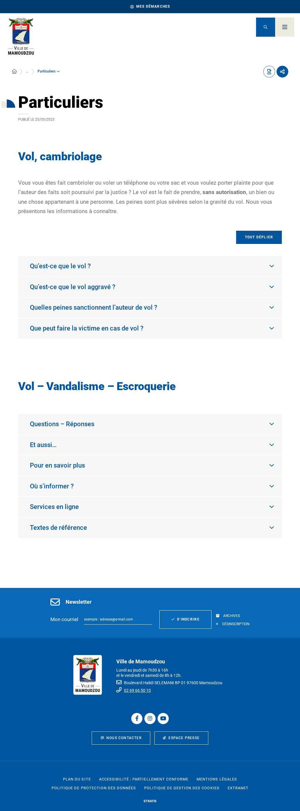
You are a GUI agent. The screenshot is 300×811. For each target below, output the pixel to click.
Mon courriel (64, 619)
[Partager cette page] (282, 71)
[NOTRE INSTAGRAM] (150, 718)
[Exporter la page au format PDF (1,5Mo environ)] (269, 71)
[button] (265, 27)
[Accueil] (14, 71)
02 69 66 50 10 (137, 690)
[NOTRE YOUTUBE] (163, 718)
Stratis (150, 801)
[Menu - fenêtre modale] (284, 27)
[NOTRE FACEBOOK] (137, 718)
